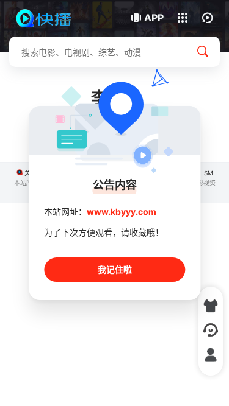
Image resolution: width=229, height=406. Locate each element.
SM (208, 173)
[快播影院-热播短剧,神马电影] (50, 18)
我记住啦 (115, 269)
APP (154, 18)
